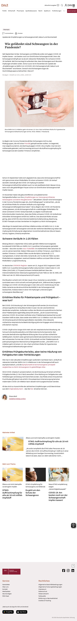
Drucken (20, 33)
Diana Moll (13, 396)
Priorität (27, 143)
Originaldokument (16, 389)
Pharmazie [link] (6, 29)
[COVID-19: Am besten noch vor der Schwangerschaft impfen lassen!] (59, 474)
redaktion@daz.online (17, 399)
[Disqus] (38, 531)
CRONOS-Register (20, 266)
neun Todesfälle (29, 249)
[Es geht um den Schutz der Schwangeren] (36, 474)
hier (31, 389)
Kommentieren (9, 33)
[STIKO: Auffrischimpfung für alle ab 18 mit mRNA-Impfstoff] (12, 447)
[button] (4, 5)
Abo (72, 11)
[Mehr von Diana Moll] (5, 397)
